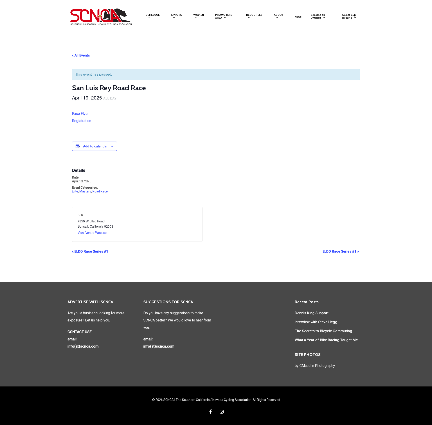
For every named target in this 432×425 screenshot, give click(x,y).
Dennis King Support (311, 313)
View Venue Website (92, 232)
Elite (75, 191)
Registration (81, 121)
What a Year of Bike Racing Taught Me (326, 340)
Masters (85, 191)
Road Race (100, 191)
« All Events (81, 55)
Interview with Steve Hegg (316, 322)
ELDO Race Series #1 (90, 251)
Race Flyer (80, 113)
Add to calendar (95, 146)
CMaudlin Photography (317, 366)
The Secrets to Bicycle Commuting (323, 331)
